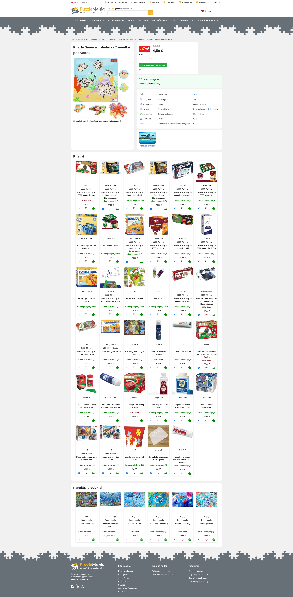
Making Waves (206, 524)
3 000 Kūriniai (110, 520)
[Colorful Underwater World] (103, 539)
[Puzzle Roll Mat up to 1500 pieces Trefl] (79, 367)
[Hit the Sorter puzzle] (127, 314)
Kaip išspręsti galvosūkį (198, 581)
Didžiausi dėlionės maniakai (163, 575)
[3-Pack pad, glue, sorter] (103, 367)
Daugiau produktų (208, 21)
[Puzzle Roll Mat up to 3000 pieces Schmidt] (175, 208)
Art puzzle (207, 185)
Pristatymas (170, 2)
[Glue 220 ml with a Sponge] (151, 367)
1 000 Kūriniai (86, 453)
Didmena (155, 2)
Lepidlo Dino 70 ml (183, 352)
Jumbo (86, 185)
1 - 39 (195, 94)
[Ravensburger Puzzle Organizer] (79, 261)
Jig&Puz (206, 238)
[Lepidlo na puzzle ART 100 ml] (151, 420)
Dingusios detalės (196, 571)
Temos (131, 21)
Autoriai (143, 21)
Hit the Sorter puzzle (134, 299)
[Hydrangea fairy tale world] (103, 473)
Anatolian (182, 238)
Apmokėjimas (187, 2)
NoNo (158, 291)
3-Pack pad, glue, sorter (110, 352)
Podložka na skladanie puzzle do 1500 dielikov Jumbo (207, 354)
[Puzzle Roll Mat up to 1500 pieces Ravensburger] (151, 209)
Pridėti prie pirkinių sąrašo (152, 65)
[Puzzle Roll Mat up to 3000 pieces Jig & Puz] (199, 261)
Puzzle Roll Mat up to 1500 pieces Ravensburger (158, 195)
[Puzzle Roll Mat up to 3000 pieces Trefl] (127, 208)
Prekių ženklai (159, 21)
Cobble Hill (182, 397)
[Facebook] (72, 587)
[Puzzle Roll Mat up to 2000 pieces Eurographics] (127, 262)
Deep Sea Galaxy (182, 524)
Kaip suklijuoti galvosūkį (198, 575)
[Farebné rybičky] (79, 539)
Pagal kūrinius (116, 21)
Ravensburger (110, 185)
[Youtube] (77, 587)
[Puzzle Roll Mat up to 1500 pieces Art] (151, 261)
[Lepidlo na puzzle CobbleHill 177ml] (175, 420)
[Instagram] (82, 587)
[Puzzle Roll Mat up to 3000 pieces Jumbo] (79, 208)
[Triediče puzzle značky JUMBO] (127, 420)
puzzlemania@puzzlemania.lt (83, 577)
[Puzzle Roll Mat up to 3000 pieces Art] (199, 208)
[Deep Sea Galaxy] (175, 539)
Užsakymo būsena (138, 2)
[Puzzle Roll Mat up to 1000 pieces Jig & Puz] (103, 314)
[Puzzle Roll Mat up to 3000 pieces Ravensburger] (103, 209)
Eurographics (134, 238)
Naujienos (80, 21)
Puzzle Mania (77, 39)
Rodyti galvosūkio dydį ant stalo (205, 109)
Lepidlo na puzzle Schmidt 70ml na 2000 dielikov (182, 459)
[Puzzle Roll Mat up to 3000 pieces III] (175, 261)
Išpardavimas (97, 21)
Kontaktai (202, 2)
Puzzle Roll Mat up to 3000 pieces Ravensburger (110, 195)
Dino (182, 344)
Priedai (184, 21)
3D (193, 21)
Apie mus (122, 581)
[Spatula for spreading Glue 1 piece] (151, 473)
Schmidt (182, 185)
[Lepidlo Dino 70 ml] (175, 367)
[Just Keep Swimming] (151, 539)
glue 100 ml (158, 299)
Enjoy (134, 517)
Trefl (102, 39)
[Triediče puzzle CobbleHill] (199, 420)
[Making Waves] (199, 539)
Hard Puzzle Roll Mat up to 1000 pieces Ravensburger (206, 301)
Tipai (173, 21)
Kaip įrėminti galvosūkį (198, 578)
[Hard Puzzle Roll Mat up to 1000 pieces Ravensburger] (199, 315)
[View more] (86, 173)
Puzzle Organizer (110, 245)
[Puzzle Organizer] (103, 261)
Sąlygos (121, 585)
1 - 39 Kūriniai (91, 39)
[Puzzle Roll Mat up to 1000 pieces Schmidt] (175, 314)
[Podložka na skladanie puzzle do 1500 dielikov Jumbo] (199, 368)
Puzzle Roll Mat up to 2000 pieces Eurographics (134, 248)
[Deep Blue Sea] (127, 539)
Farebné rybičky (86, 524)
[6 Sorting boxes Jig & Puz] (127, 367)
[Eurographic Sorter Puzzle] (79, 314)
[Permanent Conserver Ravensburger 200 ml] (103, 420)
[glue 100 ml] (151, 314)
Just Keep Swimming (158, 524)
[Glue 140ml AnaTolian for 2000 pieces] (79, 420)
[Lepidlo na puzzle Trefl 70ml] (127, 473)
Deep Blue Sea (134, 524)
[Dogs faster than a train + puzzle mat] (79, 473)
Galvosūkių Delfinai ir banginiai (120, 39)
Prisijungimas (122, 2)
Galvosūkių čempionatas (128, 588)
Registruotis (111, 2)
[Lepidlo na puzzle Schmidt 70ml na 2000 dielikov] (175, 473)
